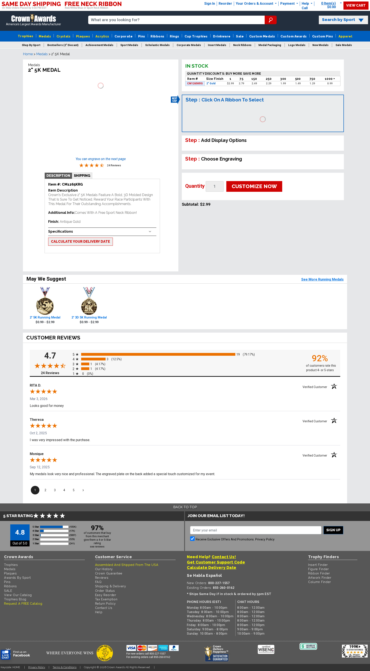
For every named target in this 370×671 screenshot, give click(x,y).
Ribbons (157, 36)
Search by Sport (338, 19)
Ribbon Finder (319, 573)
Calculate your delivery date (80, 242)
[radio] (185, 354)
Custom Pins (322, 36)
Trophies (25, 36)
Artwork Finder (319, 577)
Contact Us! (224, 557)
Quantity (195, 186)
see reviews (97, 546)
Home (28, 54)
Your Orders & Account (255, 3)
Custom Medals (262, 36)
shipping (82, 176)
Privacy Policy (265, 539)
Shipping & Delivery (110, 586)
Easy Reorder (105, 595)
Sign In (209, 3)
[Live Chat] (5, 655)
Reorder (225, 3)
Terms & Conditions (64, 667)
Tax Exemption (106, 599)
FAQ (98, 582)
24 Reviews (55, 373)
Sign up (333, 530)
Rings (174, 36)
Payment (287, 3)
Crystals (64, 36)
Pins (141, 36)
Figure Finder (318, 569)
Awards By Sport (17, 577)
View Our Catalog (18, 595)
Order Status (105, 590)
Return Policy (105, 603)
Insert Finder (318, 565)
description (58, 176)
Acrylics (102, 36)
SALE (8, 590)
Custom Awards (293, 36)
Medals (45, 36)
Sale (240, 36)
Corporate (124, 36)
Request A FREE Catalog (23, 603)
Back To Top (185, 507)
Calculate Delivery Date (211, 567)
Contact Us (103, 608)
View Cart (356, 5)
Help (305, 3)
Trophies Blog (15, 599)
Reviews (102, 577)
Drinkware (221, 36)
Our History (104, 569)
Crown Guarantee (109, 573)
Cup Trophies (196, 36)
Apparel (345, 36)
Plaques (83, 36)
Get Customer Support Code (216, 562)
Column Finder (319, 582)
